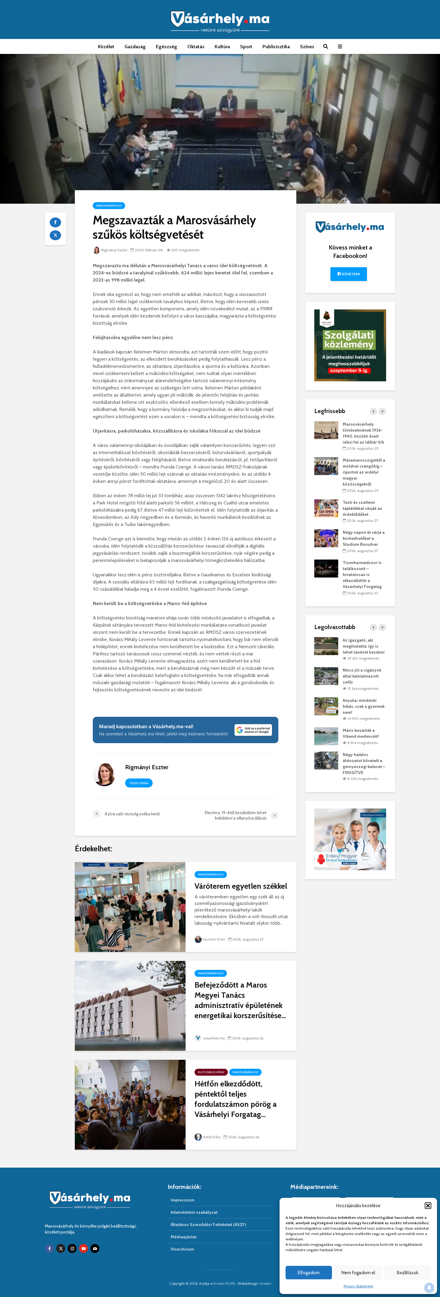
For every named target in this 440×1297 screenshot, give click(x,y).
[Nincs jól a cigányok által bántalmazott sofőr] (326, 675)
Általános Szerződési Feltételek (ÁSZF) (208, 1224)
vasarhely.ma (214, 1038)
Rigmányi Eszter (114, 250)
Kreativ (265, 1283)
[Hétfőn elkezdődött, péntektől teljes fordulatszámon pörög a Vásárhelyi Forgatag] (130, 1104)
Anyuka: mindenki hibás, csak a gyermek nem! (364, 706)
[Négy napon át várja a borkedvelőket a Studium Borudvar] (326, 538)
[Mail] (94, 1248)
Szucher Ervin (214, 939)
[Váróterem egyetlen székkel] (130, 906)
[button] (428, 1206)
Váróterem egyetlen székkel (241, 886)
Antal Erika (212, 1137)
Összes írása (139, 783)
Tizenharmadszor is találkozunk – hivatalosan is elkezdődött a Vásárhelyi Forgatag (362, 574)
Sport (246, 46)
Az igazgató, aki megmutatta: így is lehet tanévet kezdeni (364, 646)
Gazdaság (135, 46)
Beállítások (407, 1272)
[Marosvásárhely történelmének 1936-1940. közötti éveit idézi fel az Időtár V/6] (326, 429)
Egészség (166, 46)
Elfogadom (309, 1272)
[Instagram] (72, 1248)
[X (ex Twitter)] (60, 1248)
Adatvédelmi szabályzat (194, 1212)
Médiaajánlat (183, 1236)
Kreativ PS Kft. (224, 1283)
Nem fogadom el (358, 1272)
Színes (307, 46)
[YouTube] (83, 1248)
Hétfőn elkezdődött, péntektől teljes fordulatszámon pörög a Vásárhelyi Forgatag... (236, 1099)
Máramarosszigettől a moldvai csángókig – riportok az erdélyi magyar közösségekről (364, 472)
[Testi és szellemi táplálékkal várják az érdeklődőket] (326, 507)
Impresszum (182, 1200)
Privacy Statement (358, 1286)
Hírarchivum (182, 1249)
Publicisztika (276, 46)
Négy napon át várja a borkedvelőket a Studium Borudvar (364, 538)
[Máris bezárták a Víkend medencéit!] (326, 736)
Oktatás (195, 46)
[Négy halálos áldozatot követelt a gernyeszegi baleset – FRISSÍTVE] (326, 760)
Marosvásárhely (109, 206)
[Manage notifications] (429, 1288)
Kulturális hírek (211, 1072)
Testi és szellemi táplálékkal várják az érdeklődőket (362, 508)
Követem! (350, 274)
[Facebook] (49, 1248)
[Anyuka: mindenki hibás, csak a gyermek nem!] (326, 705)
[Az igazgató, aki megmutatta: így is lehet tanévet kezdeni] (326, 645)
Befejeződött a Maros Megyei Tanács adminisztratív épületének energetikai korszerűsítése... (240, 1000)
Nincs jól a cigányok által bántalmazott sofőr (362, 676)
